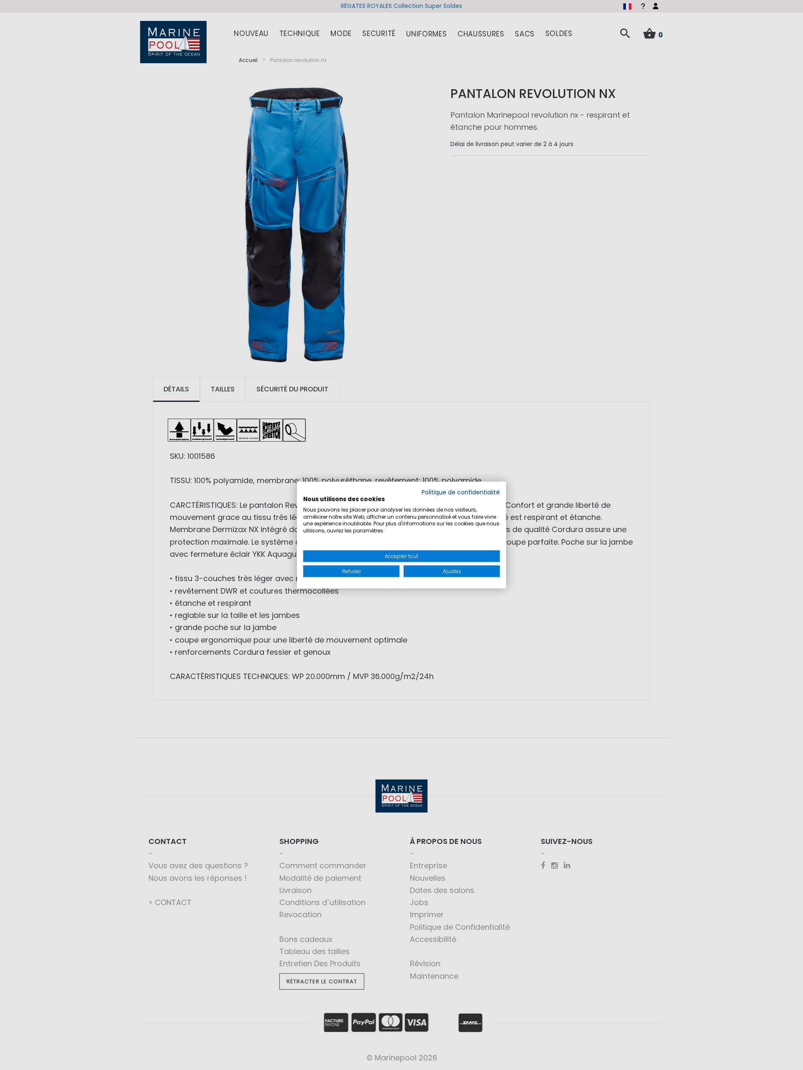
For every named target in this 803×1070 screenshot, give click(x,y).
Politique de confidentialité (461, 492)
